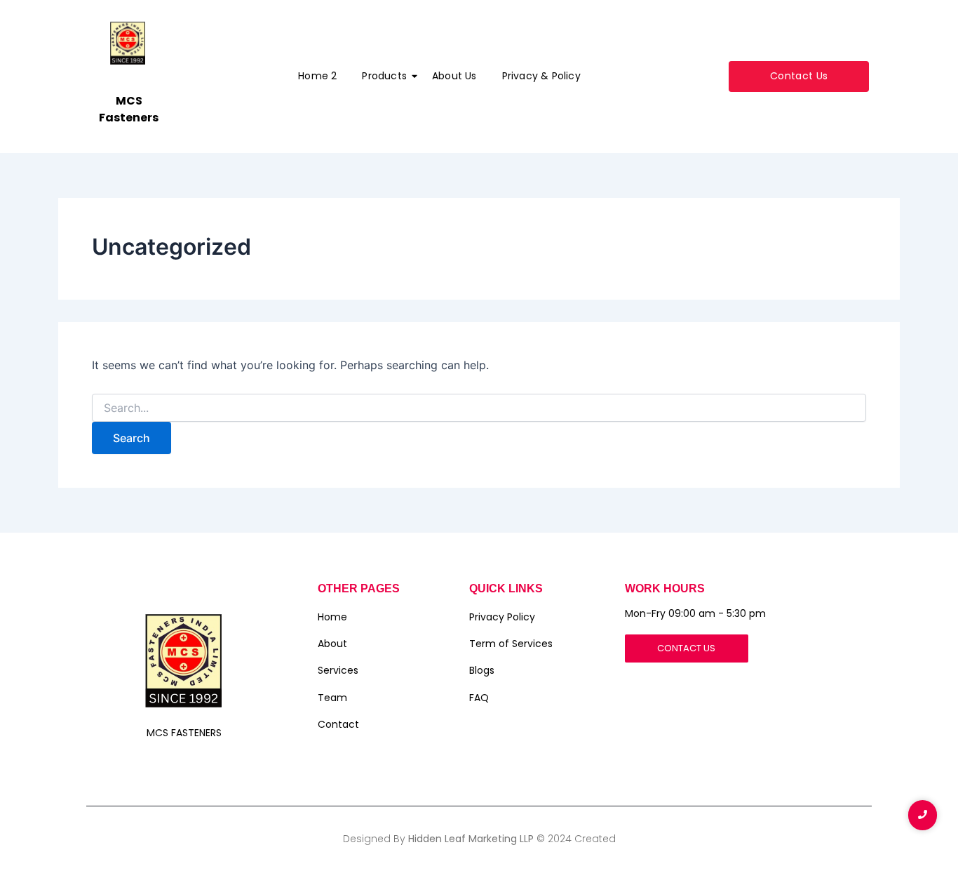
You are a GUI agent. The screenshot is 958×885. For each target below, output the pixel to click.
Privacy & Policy (541, 76)
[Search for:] (479, 408)
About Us (454, 76)
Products (384, 76)
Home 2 (317, 76)
